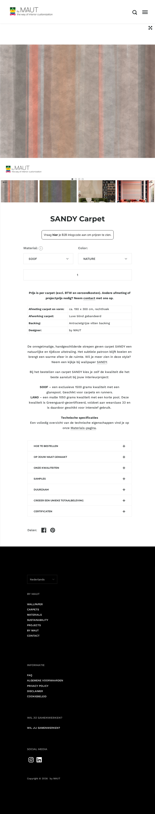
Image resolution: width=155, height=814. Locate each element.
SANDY (102, 362)
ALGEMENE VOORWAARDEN (45, 680)
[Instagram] (31, 759)
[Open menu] (145, 12)
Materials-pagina (83, 428)
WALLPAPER (35, 604)
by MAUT (55, 778)
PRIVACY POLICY (37, 685)
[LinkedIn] (39, 759)
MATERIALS (34, 614)
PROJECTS (34, 625)
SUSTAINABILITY (37, 619)
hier (55, 234)
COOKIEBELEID (36, 696)
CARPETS (33, 609)
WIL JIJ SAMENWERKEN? (43, 727)
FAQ (29, 675)
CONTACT (33, 635)
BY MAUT (33, 630)
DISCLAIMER (35, 691)
